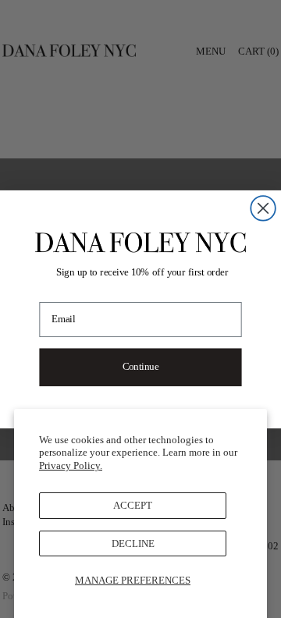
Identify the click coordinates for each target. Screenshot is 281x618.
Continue (140, 366)
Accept (132, 505)
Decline (133, 543)
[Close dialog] (263, 208)
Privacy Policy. (70, 465)
